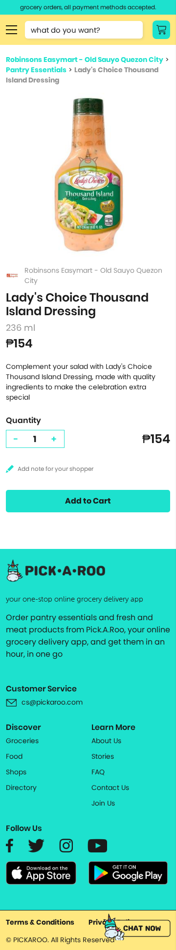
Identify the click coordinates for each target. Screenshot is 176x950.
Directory (21, 787)
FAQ (98, 772)
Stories (102, 756)
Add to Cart (88, 500)
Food (14, 756)
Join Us (103, 803)
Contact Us (110, 787)
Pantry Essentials (36, 70)
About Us (106, 741)
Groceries (22, 741)
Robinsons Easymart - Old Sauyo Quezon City (84, 59)
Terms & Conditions (40, 922)
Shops (16, 772)
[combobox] (84, 30)
